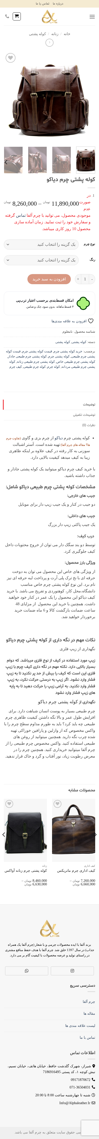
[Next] (8, 97)
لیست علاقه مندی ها (80, 1026)
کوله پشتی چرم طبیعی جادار (27, 356)
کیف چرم (15, 367)
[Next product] (49, 42)
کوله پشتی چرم (59, 356)
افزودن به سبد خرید (49, 279)
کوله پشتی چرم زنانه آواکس (26, 871)
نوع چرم (89, 244)
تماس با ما (42, 4)
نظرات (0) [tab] (88, 425)
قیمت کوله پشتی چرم (37, 351)
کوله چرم (53, 367)
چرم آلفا (67, 445)
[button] (92, 16)
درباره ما (58, 4)
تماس (21, 215)
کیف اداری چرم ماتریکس (76, 871)
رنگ (92, 259)
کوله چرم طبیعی (34, 367)
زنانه (54, 34)
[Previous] (87, 97)
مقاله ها (89, 1013)
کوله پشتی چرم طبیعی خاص (75, 361)
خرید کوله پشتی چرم (68, 351)
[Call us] (7, 16)
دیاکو (59, 438)
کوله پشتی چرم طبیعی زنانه (36, 361)
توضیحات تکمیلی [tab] (84, 415)
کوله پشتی (37, 34)
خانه (67, 34)
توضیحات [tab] (89, 404)
